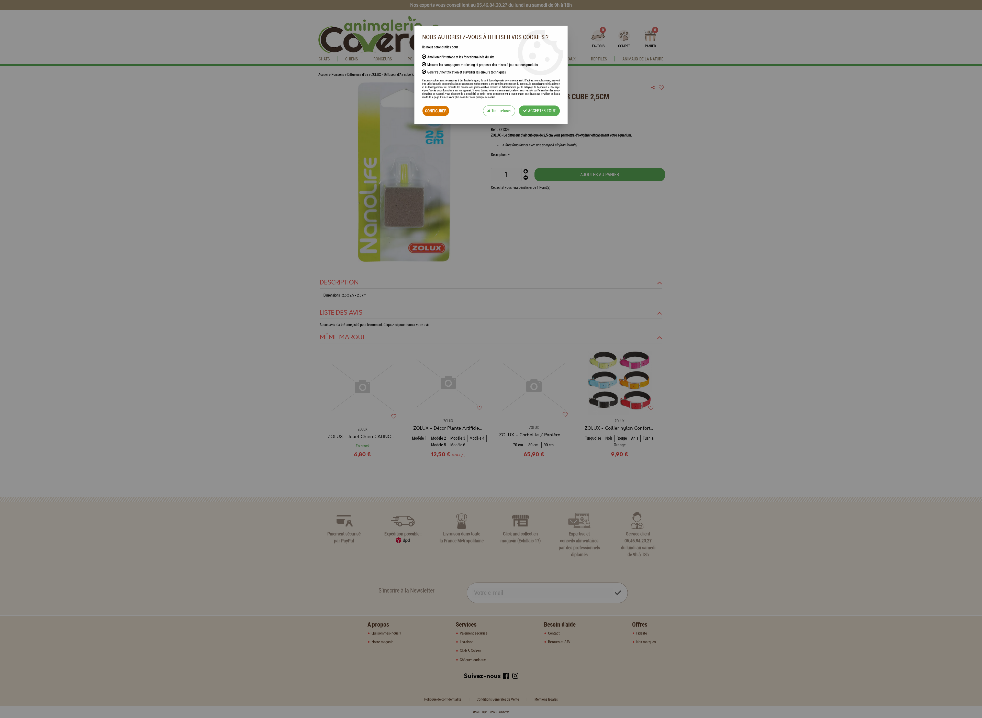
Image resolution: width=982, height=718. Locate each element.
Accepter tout (541, 110)
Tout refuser (500, 110)
